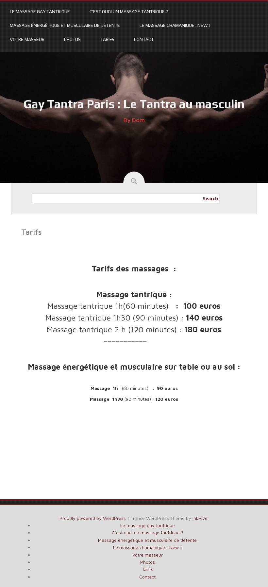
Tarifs (107, 39)
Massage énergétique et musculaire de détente (65, 25)
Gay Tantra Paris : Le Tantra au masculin (134, 104)
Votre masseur (27, 39)
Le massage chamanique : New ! (175, 25)
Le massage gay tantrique (40, 11)
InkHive (200, 518)
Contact (144, 39)
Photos (72, 39)
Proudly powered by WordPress (92, 518)
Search (210, 198)
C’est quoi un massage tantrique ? (129, 11)
